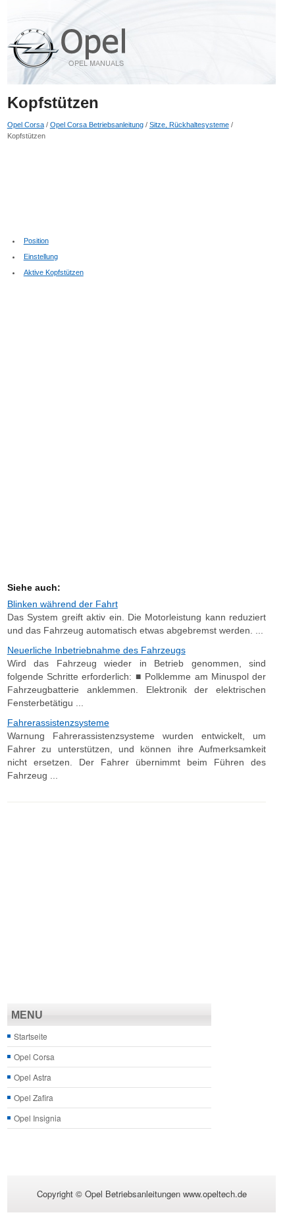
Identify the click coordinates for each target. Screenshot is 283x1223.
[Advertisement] (137, 186)
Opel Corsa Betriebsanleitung (96, 125)
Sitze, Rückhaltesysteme (189, 125)
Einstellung (41, 256)
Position (36, 241)
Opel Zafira (33, 1097)
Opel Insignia (37, 1117)
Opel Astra (32, 1077)
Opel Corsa (25, 125)
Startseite (30, 1036)
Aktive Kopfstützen (54, 272)
